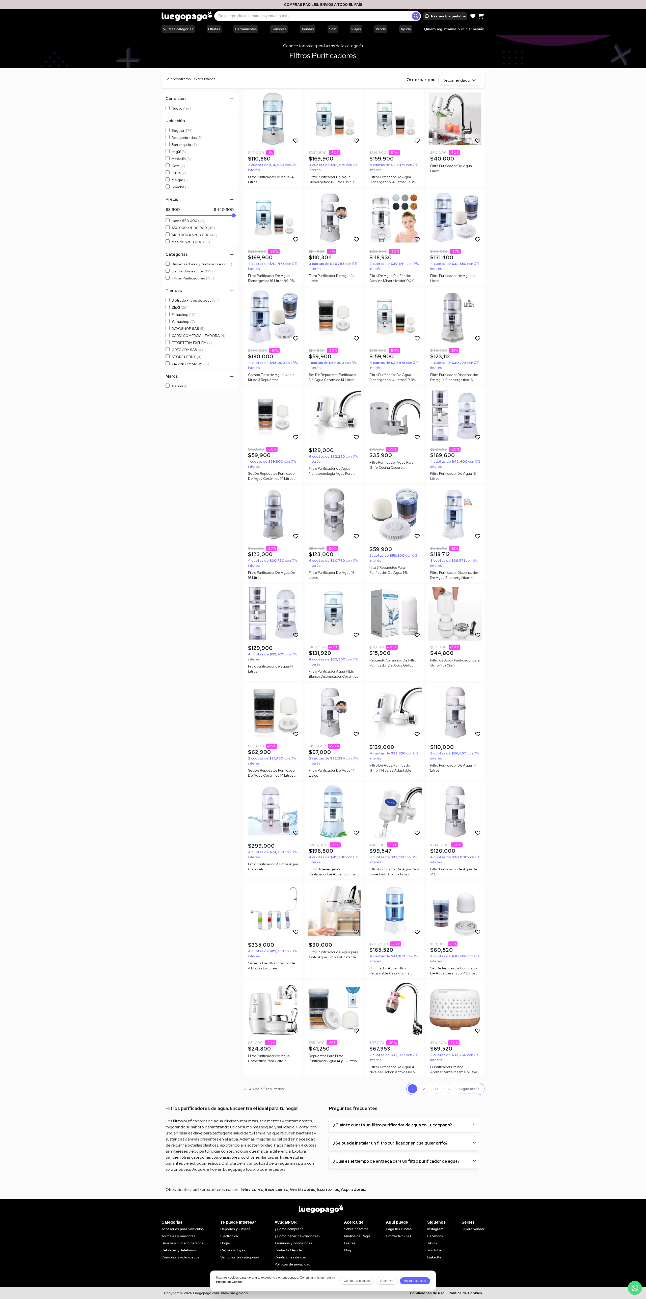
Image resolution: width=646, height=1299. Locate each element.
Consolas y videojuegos (180, 1257)
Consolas (279, 29)
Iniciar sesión (472, 29)
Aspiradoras (353, 1189)
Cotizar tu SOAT (399, 1236)
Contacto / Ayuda (288, 1250)
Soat (332, 29)
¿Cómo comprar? (289, 1229)
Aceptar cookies (415, 1281)
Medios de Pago (357, 1236)
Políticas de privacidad (292, 1264)
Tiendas (307, 29)
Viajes (356, 29)
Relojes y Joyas (232, 1250)
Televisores (251, 1189)
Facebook (435, 1236)
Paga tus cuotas (399, 1229)
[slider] (234, 215)
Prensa (349, 1243)
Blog (347, 1250)
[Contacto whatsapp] (635, 1288)
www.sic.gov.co (234, 1293)
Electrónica (229, 1236)
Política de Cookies (230, 1282)
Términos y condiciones (293, 1243)
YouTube (434, 1250)
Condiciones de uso (290, 1257)
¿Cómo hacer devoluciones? (297, 1236)
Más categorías (181, 29)
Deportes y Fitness (235, 1229)
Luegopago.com (206, 1293)
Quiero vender (473, 1229)
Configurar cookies (357, 1281)
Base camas (276, 1189)
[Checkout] (480, 16)
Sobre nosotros (356, 1229)
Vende (381, 29)
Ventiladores (302, 1189)
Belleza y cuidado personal (183, 1243)
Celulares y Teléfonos (179, 1250)
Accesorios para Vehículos (183, 1229)
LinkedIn (434, 1257)
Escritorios (328, 1189)
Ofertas (214, 29)
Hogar (225, 1243)
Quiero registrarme (440, 29)
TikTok (432, 1243)
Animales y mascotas (178, 1236)
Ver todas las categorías (239, 1257)
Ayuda (406, 29)
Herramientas (246, 29)
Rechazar (387, 1281)
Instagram (435, 1229)
